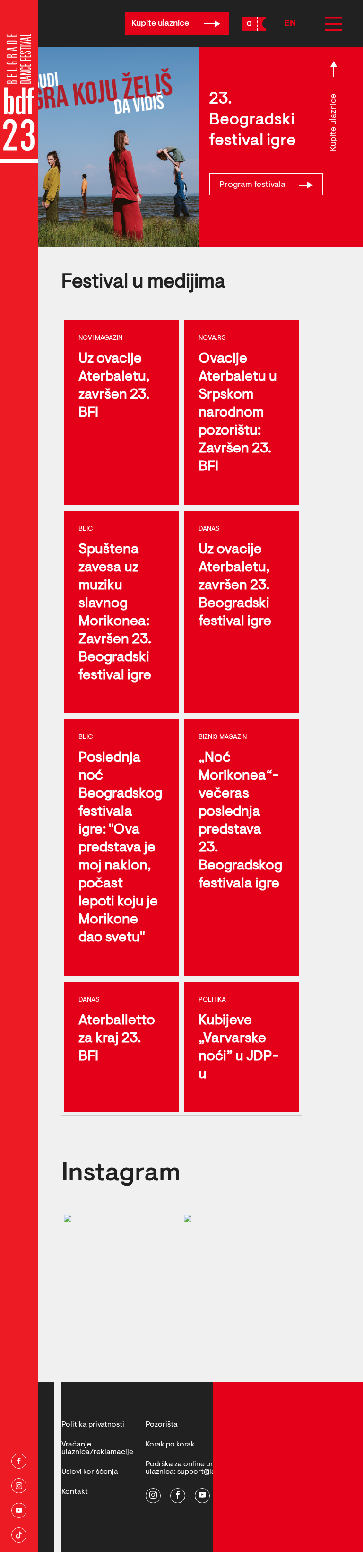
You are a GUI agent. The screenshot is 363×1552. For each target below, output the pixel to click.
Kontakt (74, 1492)
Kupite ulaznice (161, 23)
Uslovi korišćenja (89, 1472)
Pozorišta (162, 1424)
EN (290, 23)
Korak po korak (170, 1444)
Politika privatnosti (92, 1424)
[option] (100, 147)
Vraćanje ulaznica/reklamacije (97, 1448)
